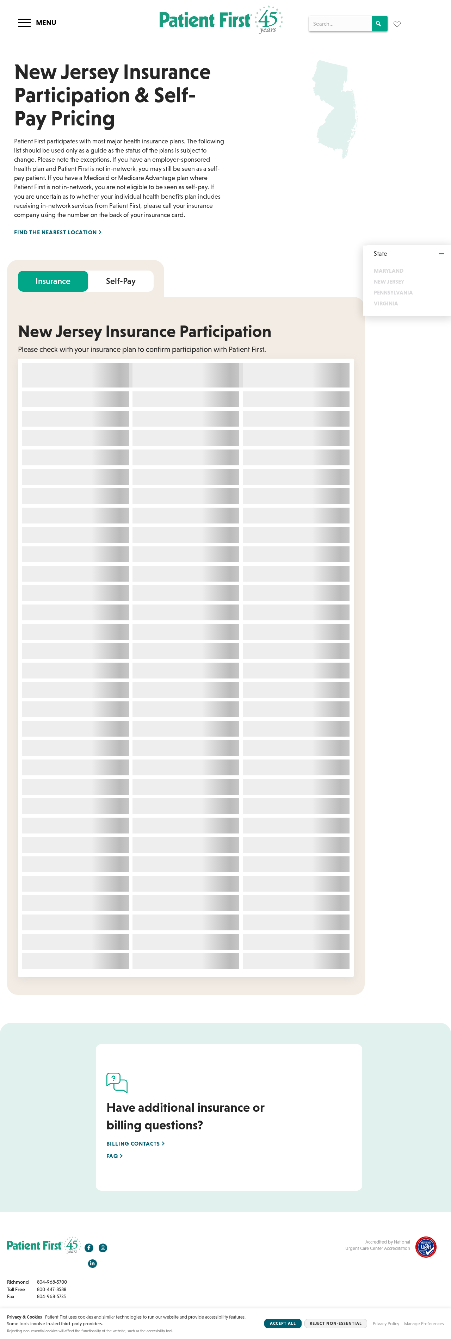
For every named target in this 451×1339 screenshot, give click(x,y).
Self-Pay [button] (121, 281)
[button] (380, 23)
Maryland (388, 270)
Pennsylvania (393, 292)
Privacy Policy (386, 1323)
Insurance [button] (53, 281)
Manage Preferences (424, 1323)
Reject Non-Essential (336, 1323)
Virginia (386, 303)
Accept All (283, 1323)
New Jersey (389, 281)
